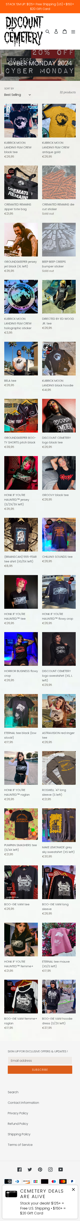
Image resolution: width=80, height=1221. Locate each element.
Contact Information (23, 1102)
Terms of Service (20, 1145)
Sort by (9, 88)
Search (13, 1092)
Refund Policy (18, 1123)
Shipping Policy (19, 1134)
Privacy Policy (18, 1113)
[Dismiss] (73, 1190)
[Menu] (73, 31)
